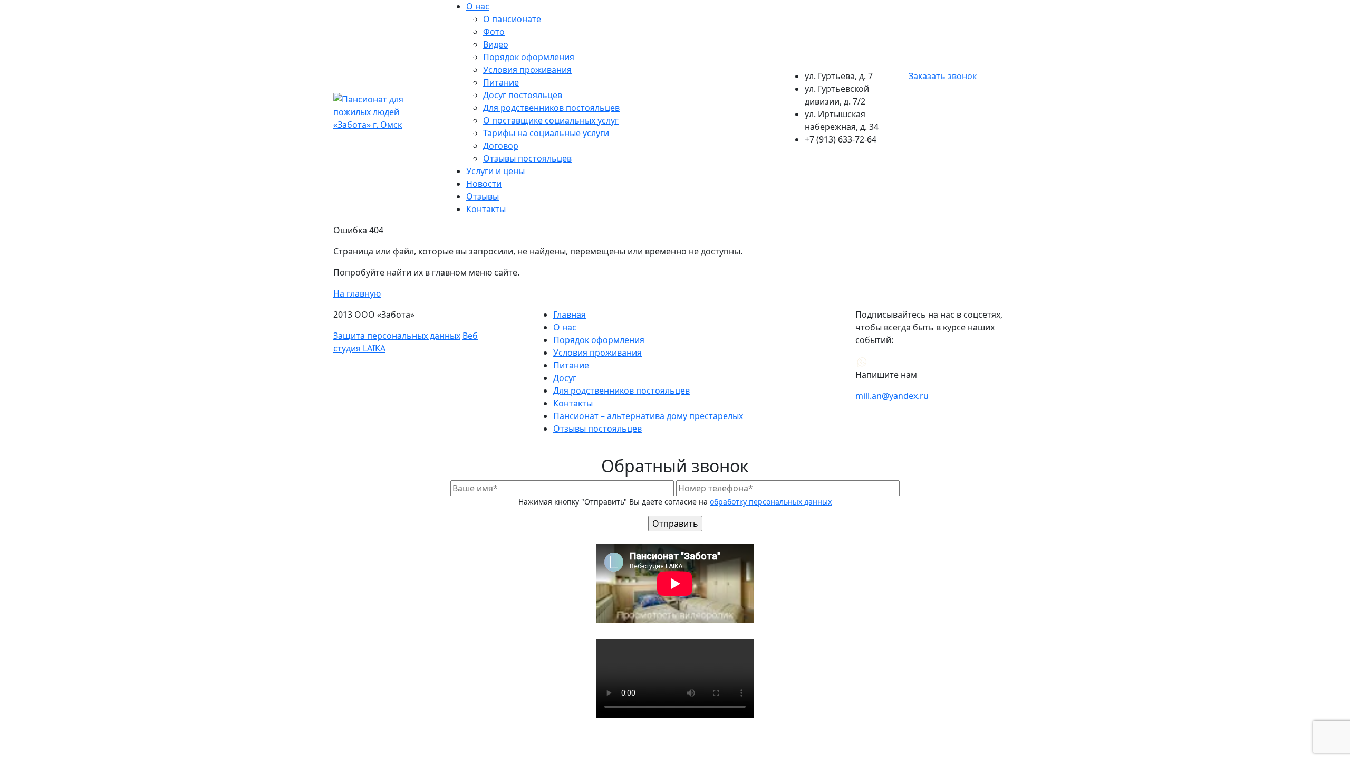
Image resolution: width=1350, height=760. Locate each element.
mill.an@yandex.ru (892, 396)
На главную (357, 293)
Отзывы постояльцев (527, 158)
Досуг (564, 378)
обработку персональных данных (771, 502)
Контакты (486, 209)
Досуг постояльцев (522, 95)
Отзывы (482, 196)
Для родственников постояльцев (551, 107)
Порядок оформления (528, 57)
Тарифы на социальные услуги (546, 133)
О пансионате (512, 19)
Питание (501, 82)
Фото (494, 31)
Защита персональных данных (396, 335)
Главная (569, 314)
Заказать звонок (943, 76)
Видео (495, 44)
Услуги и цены (495, 171)
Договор (500, 145)
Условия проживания (527, 69)
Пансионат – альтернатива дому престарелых (648, 416)
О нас (477, 6)
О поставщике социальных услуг (551, 120)
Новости (484, 183)
